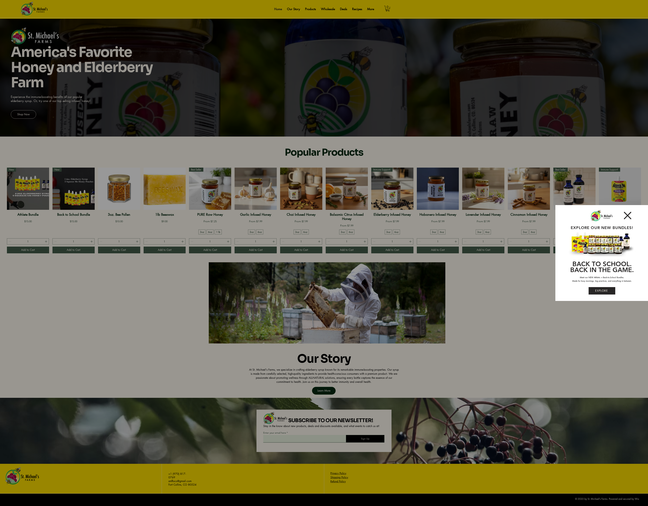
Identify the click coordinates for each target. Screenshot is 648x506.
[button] (627, 215)
